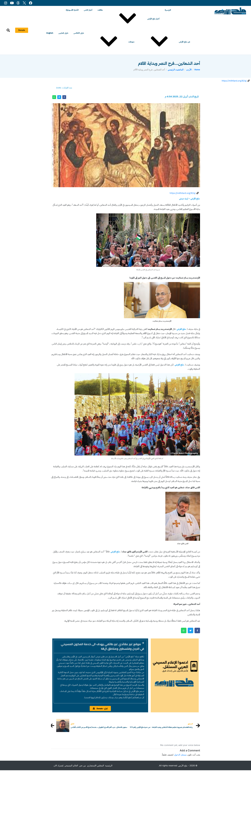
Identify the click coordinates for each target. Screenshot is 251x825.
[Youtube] (11, 3)
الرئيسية (168, 10)
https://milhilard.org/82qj (234, 80)
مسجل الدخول (180, 754)
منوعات (131, 41)
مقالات (100, 10)
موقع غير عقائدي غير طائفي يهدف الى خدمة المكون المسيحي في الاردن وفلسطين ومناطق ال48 (102, 646)
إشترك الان (58, 765)
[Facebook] (30, 3)
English (49, 33)
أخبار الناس (88, 10)
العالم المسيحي (71, 765)
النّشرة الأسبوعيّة (72, 10)
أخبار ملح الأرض (153, 18)
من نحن (82, 765)
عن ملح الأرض (184, 41)
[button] (100, 646)
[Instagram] (5, 3)
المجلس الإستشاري (95, 765)
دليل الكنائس (78, 33)
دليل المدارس (63, 33)
